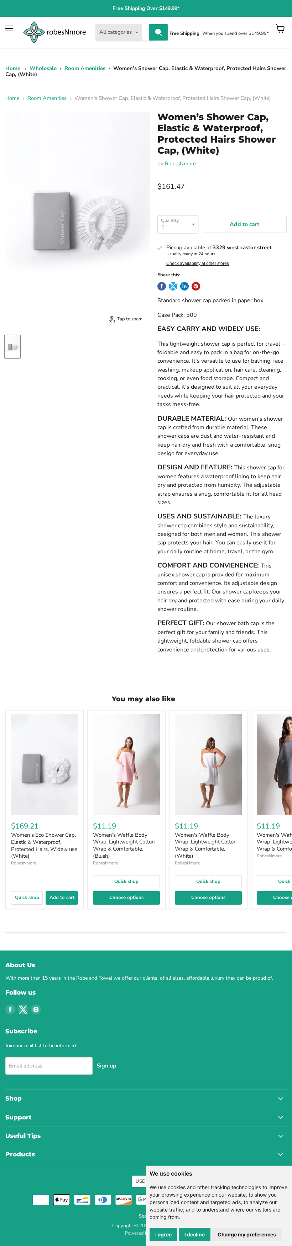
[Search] (158, 32)
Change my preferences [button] (247, 1234)
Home (12, 68)
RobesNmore (180, 163)
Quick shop (27, 897)
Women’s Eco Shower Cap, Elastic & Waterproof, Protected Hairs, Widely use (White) (44, 845)
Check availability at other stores (197, 263)
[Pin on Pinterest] (196, 286)
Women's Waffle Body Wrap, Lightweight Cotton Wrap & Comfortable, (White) (206, 845)
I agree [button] (163, 1234)
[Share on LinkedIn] (184, 286)
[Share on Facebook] (161, 286)
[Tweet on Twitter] (173, 286)
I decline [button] (194, 1234)
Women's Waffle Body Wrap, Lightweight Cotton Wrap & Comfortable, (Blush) (124, 845)
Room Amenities (84, 68)
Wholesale (43, 68)
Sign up (106, 1066)
